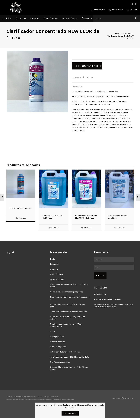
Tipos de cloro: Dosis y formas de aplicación (68, 311)
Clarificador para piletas (60, 362)
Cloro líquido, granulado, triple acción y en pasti (67, 305)
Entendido (70, 413)
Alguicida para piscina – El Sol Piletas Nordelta (69, 357)
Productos (21, 18)
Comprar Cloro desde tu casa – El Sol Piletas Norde (69, 368)
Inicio (9, 18)
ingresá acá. (47, 400)
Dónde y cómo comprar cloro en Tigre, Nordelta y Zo (66, 325)
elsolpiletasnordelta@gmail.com (107, 299)
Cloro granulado (57, 336)
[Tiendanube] (123, 399)
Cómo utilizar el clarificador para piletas (66, 292)
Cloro (52, 331)
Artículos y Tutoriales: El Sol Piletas (65, 352)
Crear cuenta (99, 10)
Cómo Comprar (50, 18)
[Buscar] (136, 18)
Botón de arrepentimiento (64, 400)
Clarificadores (126, 33)
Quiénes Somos (69, 18)
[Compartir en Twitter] (88, 77)
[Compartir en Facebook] (83, 77)
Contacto (34, 18)
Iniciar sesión (117, 10)
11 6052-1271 (100, 294)
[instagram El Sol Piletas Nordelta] (132, 4)
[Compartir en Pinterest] (92, 77)
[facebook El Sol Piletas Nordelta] (135, 4)
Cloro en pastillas (57, 341)
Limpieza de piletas (58, 347)
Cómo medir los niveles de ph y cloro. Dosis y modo (69, 285)
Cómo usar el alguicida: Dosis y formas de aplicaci (67, 317)
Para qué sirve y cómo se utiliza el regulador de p (70, 298)
